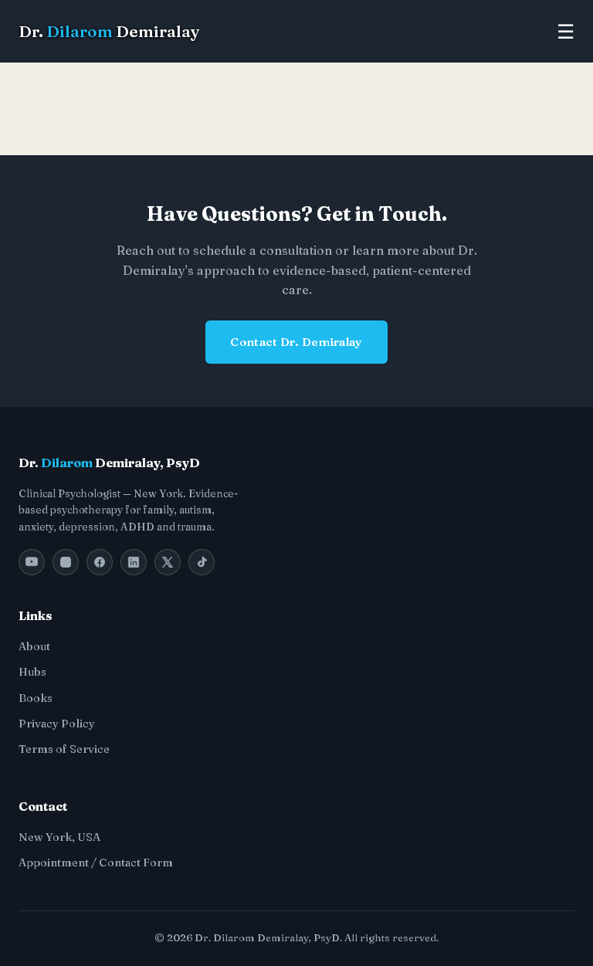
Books (36, 698)
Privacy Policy (57, 723)
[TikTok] (201, 562)
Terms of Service (64, 749)
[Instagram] (66, 562)
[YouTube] (32, 562)
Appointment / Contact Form (96, 862)
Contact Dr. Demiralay (296, 341)
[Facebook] (99, 562)
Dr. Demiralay (109, 31)
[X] (167, 562)
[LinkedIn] (133, 562)
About (34, 646)
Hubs (32, 672)
